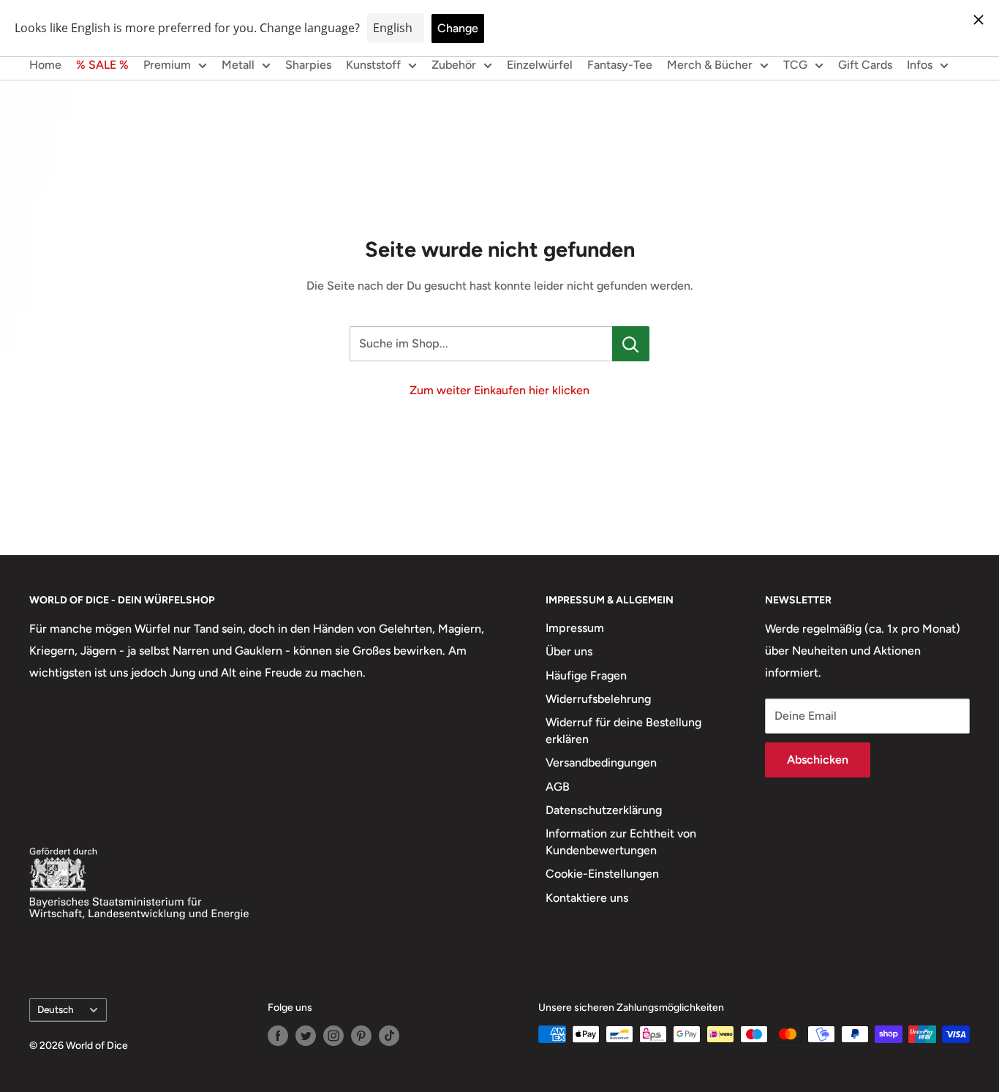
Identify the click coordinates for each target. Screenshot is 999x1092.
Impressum (575, 628)
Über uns (569, 651)
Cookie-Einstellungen (602, 874)
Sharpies (308, 65)
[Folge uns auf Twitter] (305, 1035)
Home (45, 65)
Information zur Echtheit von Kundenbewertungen (621, 841)
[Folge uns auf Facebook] (278, 1035)
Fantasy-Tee (619, 65)
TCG (795, 65)
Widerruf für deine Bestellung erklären (623, 730)
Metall (238, 65)
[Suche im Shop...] (630, 343)
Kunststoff (373, 65)
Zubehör (453, 65)
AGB (558, 787)
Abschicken (817, 760)
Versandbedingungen (601, 762)
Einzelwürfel (540, 65)
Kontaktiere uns (587, 898)
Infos (919, 65)
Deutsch (55, 1009)
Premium (167, 65)
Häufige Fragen (586, 675)
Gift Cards (865, 65)
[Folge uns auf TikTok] (389, 1035)
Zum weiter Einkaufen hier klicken (499, 390)
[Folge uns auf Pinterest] (361, 1035)
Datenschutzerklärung (604, 810)
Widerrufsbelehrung (598, 699)
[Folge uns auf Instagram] (333, 1035)
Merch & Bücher (710, 65)
